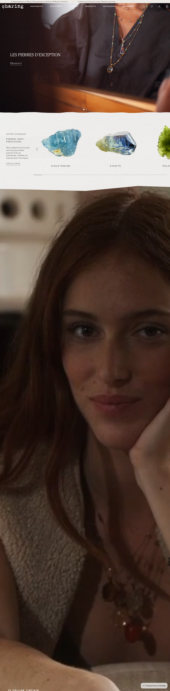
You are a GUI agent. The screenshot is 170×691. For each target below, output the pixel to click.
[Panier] (167, 6)
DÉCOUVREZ (13, 164)
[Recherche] (144, 6)
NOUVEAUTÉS (36, 6)
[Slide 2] (86, 109)
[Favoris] (151, 6)
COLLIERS (73, 6)
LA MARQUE (128, 6)
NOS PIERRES (56, 6)
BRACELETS (90, 6)
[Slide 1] (84, 109)
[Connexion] (159, 6)
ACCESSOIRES (109, 6)
